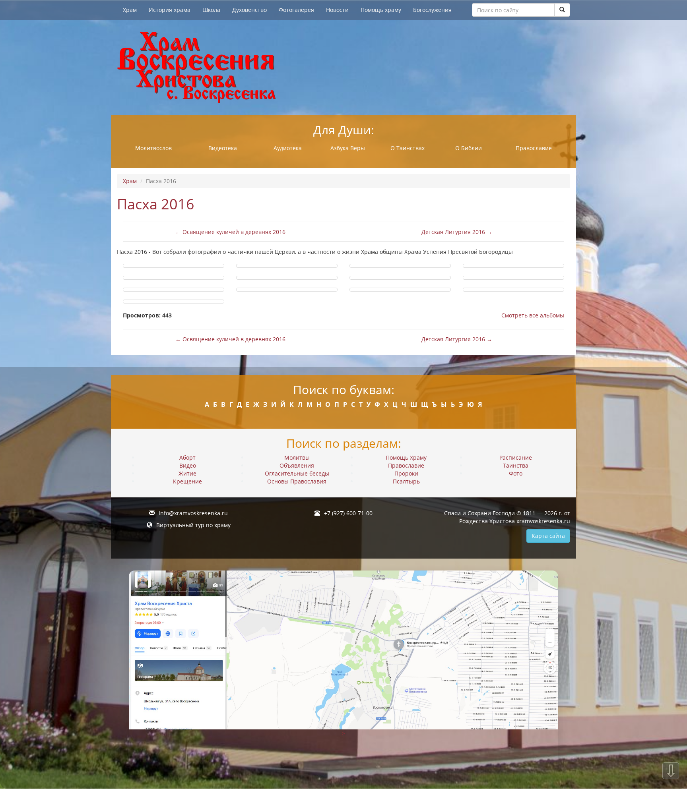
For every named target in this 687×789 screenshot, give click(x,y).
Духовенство (249, 10)
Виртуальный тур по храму (193, 525)
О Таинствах (407, 148)
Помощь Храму (406, 457)
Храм (130, 10)
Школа (211, 10)
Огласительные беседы (297, 473)
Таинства (515, 465)
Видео (187, 465)
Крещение (187, 481)
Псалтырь (406, 481)
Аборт (187, 457)
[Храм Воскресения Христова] (343, 67)
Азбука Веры (347, 148)
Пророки (406, 473)
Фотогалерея (296, 10)
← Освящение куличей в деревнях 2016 (230, 232)
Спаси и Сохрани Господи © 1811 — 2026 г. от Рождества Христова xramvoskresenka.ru (507, 517)
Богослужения (432, 10)
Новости (337, 10)
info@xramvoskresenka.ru (193, 513)
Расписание (515, 457)
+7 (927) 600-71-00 (348, 513)
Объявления (296, 465)
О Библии (468, 148)
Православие (534, 148)
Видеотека (222, 148)
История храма (169, 10)
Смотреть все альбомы (532, 315)
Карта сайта (548, 536)
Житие (187, 473)
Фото (515, 473)
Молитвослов (153, 148)
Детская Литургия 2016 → (456, 232)
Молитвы (297, 457)
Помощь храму (381, 10)
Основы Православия (296, 481)
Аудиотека (288, 148)
